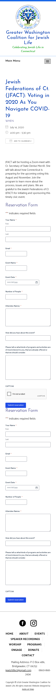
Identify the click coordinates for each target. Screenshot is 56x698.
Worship (15, 644)
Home (9, 634)
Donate (33, 650)
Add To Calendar (21, 141)
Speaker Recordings (25, 639)
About (24, 634)
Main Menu (12, 61)
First (7, 224)
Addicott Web (28, 689)
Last (7, 234)
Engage (16, 650)
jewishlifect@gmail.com (18, 670)
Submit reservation (16, 405)
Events (40, 634)
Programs (34, 644)
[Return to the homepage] (28, 17)
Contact (28, 655)
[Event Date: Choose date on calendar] (36, 282)
